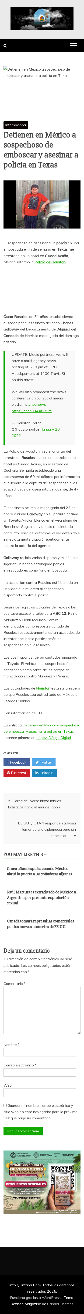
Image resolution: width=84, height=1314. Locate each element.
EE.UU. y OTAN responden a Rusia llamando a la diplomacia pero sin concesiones (47, 829)
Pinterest (18, 772)
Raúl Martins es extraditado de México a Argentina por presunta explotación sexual (41, 897)
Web (8, 1085)
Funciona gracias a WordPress (36, 1297)
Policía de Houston (50, 262)
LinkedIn (45, 772)
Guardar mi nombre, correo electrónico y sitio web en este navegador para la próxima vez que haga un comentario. (40, 1111)
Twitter (45, 762)
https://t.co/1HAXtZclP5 (32, 411)
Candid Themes (60, 1303)
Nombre (11, 1044)
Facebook (17, 762)
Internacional (16, 125)
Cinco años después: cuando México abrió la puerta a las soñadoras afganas (39, 871)
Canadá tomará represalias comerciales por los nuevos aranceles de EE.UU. (40, 923)
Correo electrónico (20, 1065)
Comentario (14, 983)
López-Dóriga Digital (53, 737)
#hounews (37, 404)
